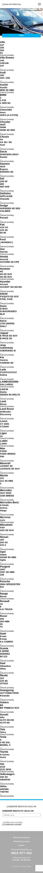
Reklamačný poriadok (21, 841)
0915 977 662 (21, 853)
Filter (21, 35)
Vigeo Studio (26, 866)
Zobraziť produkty (7, 55)
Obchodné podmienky (21, 837)
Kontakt (21, 845)
